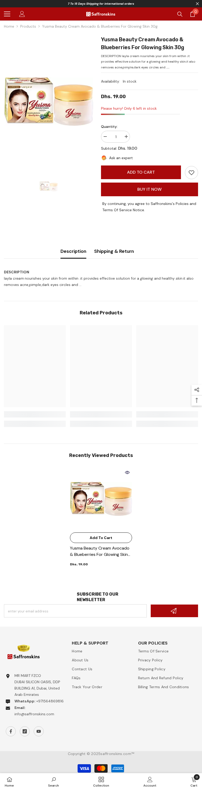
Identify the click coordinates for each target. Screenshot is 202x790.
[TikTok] (25, 731)
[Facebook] (11, 731)
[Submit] (174, 611)
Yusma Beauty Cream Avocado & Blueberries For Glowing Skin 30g (99, 551)
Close (197, 4)
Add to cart (141, 172)
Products (28, 26)
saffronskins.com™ (117, 753)
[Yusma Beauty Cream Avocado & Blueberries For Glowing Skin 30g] (101, 499)
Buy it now (149, 189)
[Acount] (22, 14)
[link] (191, 172)
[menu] (7, 14)
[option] (48, 102)
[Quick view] (127, 472)
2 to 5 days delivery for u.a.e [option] (101, 4)
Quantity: (109, 126)
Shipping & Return (114, 251)
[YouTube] (39, 731)
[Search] (180, 14)
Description (73, 251)
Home (9, 26)
